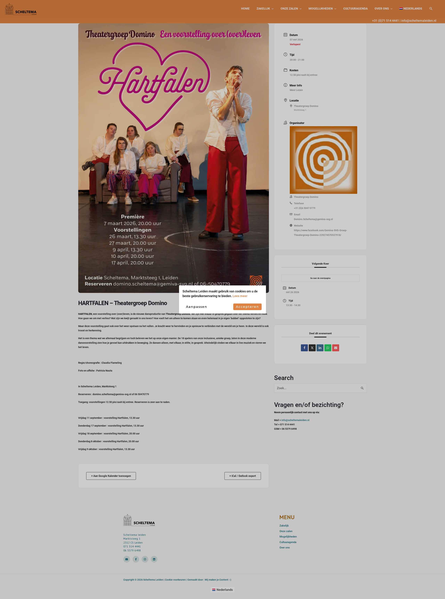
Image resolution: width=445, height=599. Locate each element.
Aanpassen (196, 307)
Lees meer (240, 296)
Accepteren (247, 307)
